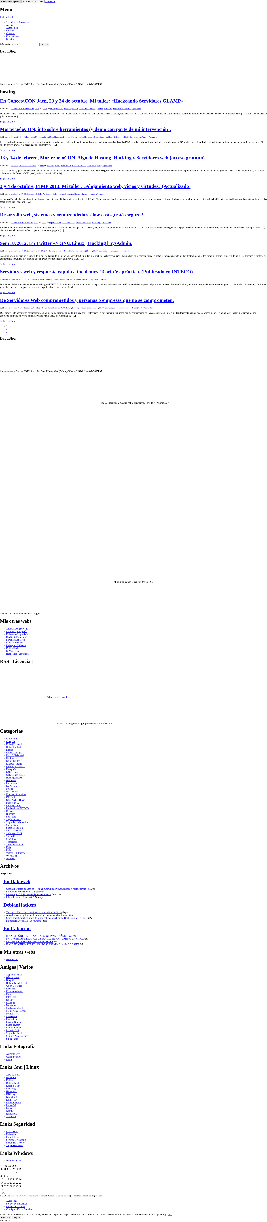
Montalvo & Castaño (16, 1011)
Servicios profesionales (17, 22)
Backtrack (11, 1077)
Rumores (10, 814)
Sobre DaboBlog (14, 827)
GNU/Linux (84, 108)
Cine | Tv (10, 741)
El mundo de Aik (14, 991)
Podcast (10, 30)
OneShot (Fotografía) (16, 637)
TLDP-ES (11, 1116)
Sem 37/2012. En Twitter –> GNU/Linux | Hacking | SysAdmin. (66, 243)
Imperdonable (55, 222)
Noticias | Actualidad (16, 794)
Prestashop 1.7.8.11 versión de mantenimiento (28, 894)
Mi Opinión (67, 222)
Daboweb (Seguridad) (17, 634)
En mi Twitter (61, 251)
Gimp (9, 1059)
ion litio (10, 999)
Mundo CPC (12, 1013)
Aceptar (16, 1217)
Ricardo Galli (12, 1030)
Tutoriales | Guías (14, 844)
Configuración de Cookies (19, 1209)
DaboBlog (50, 1)
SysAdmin (136, 108)
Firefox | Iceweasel (85, 137)
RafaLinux (11, 1113)
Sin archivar (12, 825)
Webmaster (153, 137)
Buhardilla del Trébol (16, 983)
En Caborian (17, 928)
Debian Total (12, 1083)
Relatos (9, 811)
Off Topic (11, 797)
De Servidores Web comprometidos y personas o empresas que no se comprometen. (87, 300)
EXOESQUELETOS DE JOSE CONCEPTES (29, 941)
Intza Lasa (11, 997)
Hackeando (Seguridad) (17, 653)
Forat (8, 994)
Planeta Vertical (13, 1027)
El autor (10, 39)
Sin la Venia (12, 1038)
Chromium (11, 738)
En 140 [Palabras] (15, 755)
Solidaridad (11, 836)
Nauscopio (11, 1016)
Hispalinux (11, 1091)
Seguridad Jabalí (14, 1033)
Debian (9, 749)
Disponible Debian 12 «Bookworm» (24, 920)
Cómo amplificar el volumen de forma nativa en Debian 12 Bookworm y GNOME (46, 918)
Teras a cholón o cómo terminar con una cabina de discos (34, 912)
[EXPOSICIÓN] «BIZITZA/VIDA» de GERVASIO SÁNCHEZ (38, 936)
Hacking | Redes (96, 108)
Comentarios (12, 36)
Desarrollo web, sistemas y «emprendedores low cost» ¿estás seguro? (71, 214)
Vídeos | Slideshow (15, 853)
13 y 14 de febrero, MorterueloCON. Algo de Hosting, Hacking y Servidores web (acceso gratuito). (103, 157)
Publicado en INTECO (79, 279)
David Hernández (14, 642)
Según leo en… (13, 819)
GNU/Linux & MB (15, 775)
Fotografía (11, 769)
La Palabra (11, 786)
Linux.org (11, 1108)
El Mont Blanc (13, 651)
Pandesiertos (12, 1019)
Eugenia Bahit (13, 1085)
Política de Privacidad (16, 1203)
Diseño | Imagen (14, 752)
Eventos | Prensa (71, 108)
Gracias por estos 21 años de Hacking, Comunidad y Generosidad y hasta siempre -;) (47, 889)
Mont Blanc (12, 959)
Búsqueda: (5, 44)
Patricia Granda (13, 1022)
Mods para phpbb (14, 1008)
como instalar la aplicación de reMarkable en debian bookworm (37, 915)
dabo (45, 108)
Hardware (108, 108)
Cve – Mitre (12, 1131)
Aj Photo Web (13, 1054)
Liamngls (10, 1002)
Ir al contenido (7, 17)
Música (9, 788)
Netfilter (10, 1111)
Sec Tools (108, 251)
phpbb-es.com (13, 1024)
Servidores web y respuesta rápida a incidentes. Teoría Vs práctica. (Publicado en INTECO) (96, 271)
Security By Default (16, 1140)
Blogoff (10, 980)
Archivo (10, 25)
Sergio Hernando (14, 1145)
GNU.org (11, 1088)
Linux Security (13, 1102)
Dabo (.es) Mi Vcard (16, 645)
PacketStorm (12, 1137)
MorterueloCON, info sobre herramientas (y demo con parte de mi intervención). (85, 129)
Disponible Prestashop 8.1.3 (20, 891)
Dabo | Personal (56, 108)
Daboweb (11, 1134)
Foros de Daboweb (15, 639)
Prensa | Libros (13, 805)
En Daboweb (16, 881)
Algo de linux (13, 1074)
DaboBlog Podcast (15, 747)
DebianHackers (13, 648)
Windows (10, 858)
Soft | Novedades (14, 830)
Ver (170, 1214)
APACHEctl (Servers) (17, 628)
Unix (8, 847)
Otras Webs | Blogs (94, 165)
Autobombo (12, 27)
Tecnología (96, 222)
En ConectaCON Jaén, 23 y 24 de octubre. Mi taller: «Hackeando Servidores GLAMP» (91, 101)
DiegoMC (11, 988)
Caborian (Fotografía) (16, 631)
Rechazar (5, 1217)
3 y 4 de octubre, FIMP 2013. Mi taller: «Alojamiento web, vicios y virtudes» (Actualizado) (95, 186)
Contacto (10, 33)
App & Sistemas (14, 974)
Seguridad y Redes (15, 1142)
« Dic (2, 1192)
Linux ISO (11, 1099)
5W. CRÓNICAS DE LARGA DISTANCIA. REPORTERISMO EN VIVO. (44, 938)
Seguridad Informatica (122, 108)
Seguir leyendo (7, 121)
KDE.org (10, 1094)
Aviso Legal (12, 1201)
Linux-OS (11, 1105)
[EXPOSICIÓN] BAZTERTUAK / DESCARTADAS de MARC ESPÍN (42, 944)
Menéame (11, 1005)
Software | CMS (135, 308)
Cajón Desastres (14, 985)
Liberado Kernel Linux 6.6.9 (20, 897)
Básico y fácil (12, 977)
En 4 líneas (11, 758)
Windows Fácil (13, 1160)
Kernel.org (11, 1097)
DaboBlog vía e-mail (56, 697)
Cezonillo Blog (13, 1056)
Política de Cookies (15, 1206)
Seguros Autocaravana (17, 1036)
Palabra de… (12, 802)
